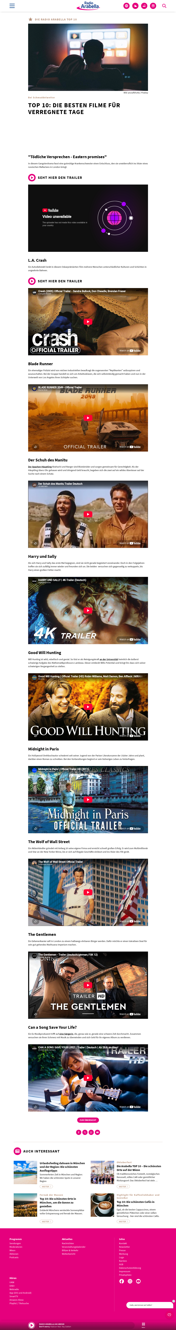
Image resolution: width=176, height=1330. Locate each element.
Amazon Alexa (16, 1299)
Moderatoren (16, 1246)
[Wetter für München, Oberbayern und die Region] (135, 6)
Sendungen (15, 1243)
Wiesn (12, 1250)
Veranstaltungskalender (73, 1246)
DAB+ (12, 1285)
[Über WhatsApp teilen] (91, 1132)
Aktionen (14, 1253)
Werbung (123, 1253)
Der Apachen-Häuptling (40, 466)
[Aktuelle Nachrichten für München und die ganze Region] (126, 6)
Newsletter (124, 1246)
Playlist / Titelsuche (19, 1303)
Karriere (123, 1260)
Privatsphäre (125, 1274)
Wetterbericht (68, 1253)
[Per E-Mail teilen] (97, 1132)
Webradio (14, 1289)
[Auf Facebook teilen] (78, 1132)
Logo (121, 1257)
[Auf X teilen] (85, 1132)
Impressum (124, 1271)
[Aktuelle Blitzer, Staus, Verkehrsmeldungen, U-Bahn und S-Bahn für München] (144, 6)
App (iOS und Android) (20, 1292)
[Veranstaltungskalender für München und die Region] (153, 6)
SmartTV (14, 1296)
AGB (121, 1264)
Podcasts (14, 1257)
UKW (12, 1282)
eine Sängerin (66, 1033)
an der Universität (109, 659)
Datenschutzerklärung (130, 1267)
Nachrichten (68, 1243)
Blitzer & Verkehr (70, 1250)
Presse (122, 1250)
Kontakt (123, 1243)
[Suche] (164, 6)
